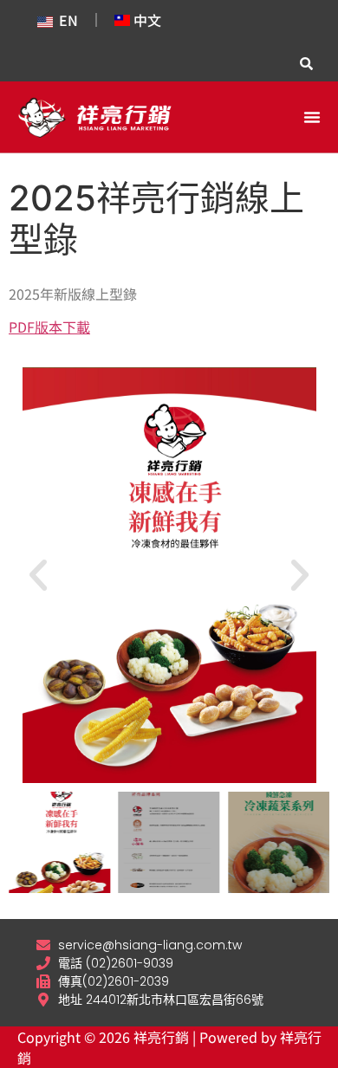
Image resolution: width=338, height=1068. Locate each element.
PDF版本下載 (49, 326)
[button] (312, 117)
